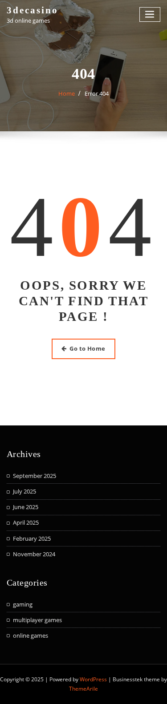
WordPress (93, 679)
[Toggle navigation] (150, 14)
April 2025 (26, 522)
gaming (23, 604)
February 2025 (32, 538)
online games (30, 635)
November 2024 (34, 554)
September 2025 (34, 476)
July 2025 (24, 491)
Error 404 (97, 93)
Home (66, 93)
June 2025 (25, 507)
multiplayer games (37, 620)
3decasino (32, 10)
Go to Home (87, 348)
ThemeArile (83, 688)
